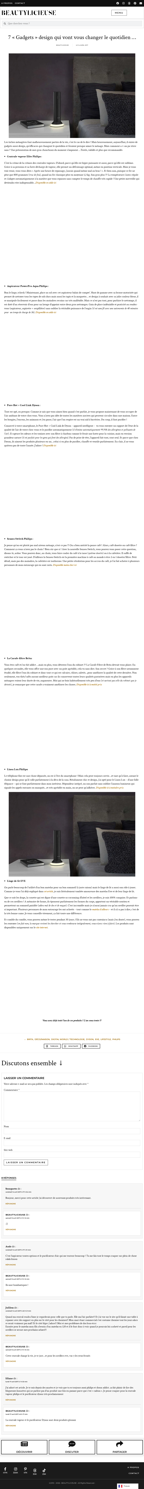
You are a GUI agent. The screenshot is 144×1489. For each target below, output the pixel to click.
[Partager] (119, 1443)
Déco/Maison (42, 1039)
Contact (134, 1473)
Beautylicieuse (15, 1214)
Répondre (10, 1204)
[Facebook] (117, 3)
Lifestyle (106, 1039)
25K (44, 1474)
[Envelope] (140, 3)
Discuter (72, 1451)
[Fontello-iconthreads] (129, 3)
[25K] (44, 1470)
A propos (7, 3)
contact (20, 3)
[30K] (35, 1470)
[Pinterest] (135, 3)
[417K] (5, 1469)
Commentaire (12, 1090)
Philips (116, 1039)
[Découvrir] (24, 1443)
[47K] (25, 1469)
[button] (52, 1046)
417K (5, 1472)
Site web (8, 1150)
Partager (120, 1451)
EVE (97, 1039)
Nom (6, 1126)
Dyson (90, 1039)
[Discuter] (72, 1443)
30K (35, 1474)
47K (25, 1472)
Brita (30, 1039)
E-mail (7, 1138)
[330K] (15, 1469)
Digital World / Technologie (68, 1039)
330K (15, 1472)
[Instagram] (123, 3)
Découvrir (24, 1451)
